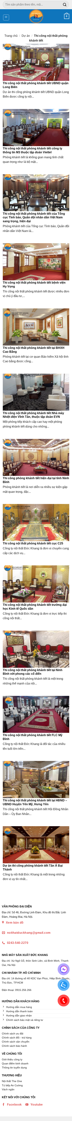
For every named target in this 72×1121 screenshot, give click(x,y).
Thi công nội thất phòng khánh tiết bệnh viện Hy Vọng (34, 284)
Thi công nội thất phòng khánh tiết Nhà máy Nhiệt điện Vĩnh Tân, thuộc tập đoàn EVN (33, 415)
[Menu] (6, 17)
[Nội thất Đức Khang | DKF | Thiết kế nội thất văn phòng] (36, 16)
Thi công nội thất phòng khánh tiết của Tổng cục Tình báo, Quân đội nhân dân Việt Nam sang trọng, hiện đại (34, 217)
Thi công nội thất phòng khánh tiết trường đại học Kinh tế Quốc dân (35, 606)
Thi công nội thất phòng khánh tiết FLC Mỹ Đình (32, 737)
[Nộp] (64, 4)
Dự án (26, 35)
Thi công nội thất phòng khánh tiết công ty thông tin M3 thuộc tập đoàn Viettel (32, 150)
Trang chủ (11, 35)
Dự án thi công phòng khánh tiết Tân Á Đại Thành (33, 867)
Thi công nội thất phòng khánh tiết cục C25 (33, 543)
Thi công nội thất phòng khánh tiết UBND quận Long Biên (35, 85)
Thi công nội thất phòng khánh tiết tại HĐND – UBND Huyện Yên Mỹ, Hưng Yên (35, 802)
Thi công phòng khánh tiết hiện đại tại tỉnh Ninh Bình (36, 480)
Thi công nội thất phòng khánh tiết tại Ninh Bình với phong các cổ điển (32, 671)
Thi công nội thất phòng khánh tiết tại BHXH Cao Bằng (33, 349)
